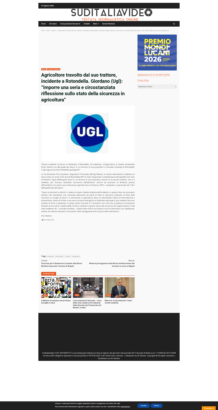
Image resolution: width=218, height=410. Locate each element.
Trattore (67, 256)
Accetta (143, 406)
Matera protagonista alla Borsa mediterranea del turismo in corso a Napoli (112, 263)
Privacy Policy (143, 80)
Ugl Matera (76, 256)
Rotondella (59, 256)
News (95, 24)
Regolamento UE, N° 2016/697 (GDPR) (153, 74)
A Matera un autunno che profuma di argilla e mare (56, 287)
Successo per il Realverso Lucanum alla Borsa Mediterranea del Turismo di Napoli (61, 263)
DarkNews (102, 358)
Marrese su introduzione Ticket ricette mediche (120, 287)
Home (43, 24)
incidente (50, 256)
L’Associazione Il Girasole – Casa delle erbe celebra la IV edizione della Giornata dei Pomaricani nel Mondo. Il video (88, 287)
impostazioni (125, 407)
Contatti (87, 24)
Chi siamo (53, 24)
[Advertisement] (88, 51)
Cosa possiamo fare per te (70, 24)
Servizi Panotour (108, 24)
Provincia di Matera (53, 69)
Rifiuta (156, 406)
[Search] (174, 24)
